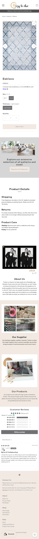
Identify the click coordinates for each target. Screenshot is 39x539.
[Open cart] (37, 5)
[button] (11, 417)
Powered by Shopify (21, 532)
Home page (5, 510)
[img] (5, 445)
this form (5, 490)
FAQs (4, 522)
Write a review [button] (19, 432)
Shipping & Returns (8, 524)
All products (6, 512)
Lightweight (7, 108)
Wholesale (5, 502)
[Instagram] (19, 475)
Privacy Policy (6, 501)
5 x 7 (5, 98)
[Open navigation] (3, 5)
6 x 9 (11, 98)
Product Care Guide (8, 526)
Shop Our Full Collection (19, 169)
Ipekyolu (9, 16)
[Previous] (5, 46)
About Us (5, 498)
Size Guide (5, 514)
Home (3, 16)
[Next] (34, 46)
